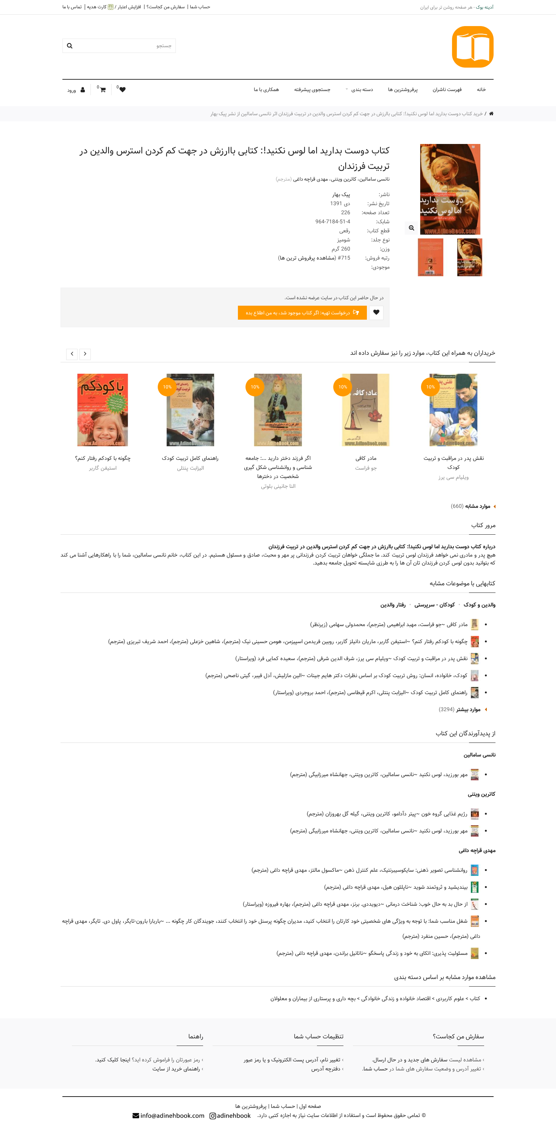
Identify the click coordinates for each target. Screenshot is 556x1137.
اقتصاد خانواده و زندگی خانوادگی (395, 998)
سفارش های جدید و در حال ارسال (410, 1059)
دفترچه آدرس (325, 1069)
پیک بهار (341, 194)
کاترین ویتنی (343, 179)
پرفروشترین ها (403, 89)
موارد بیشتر (468, 709)
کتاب (475, 998)
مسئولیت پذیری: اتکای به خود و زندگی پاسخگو (418, 953)
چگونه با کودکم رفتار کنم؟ (102, 458)
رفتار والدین (393, 604)
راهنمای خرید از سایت (176, 1069)
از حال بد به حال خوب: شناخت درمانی (427, 904)
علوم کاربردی (450, 998)
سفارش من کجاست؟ (165, 7)
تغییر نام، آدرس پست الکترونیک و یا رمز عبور (292, 1059)
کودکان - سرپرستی (435, 604)
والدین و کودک (479, 604)
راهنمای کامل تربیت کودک (190, 458)
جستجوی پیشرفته (312, 89)
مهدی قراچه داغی (310, 179)
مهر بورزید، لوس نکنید (444, 774)
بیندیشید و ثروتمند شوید (441, 887)
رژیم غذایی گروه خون (445, 813)
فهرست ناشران (447, 89)
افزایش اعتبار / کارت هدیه (114, 7)
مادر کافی (366, 458)
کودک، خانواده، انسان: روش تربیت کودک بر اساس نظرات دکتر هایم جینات (388, 675)
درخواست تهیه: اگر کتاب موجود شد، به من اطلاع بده (298, 313)
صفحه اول (310, 1106)
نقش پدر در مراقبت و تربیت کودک (454, 463)
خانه (481, 89)
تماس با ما (72, 7)
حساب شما (200, 7)
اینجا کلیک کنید (113, 1059)
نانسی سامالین (374, 179)
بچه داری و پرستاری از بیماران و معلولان (313, 998)
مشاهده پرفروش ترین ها (307, 258)
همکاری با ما (266, 89)
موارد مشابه (477, 506)
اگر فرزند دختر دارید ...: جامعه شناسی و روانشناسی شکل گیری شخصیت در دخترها (278, 467)
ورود (72, 90)
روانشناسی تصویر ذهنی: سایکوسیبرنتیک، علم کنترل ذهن (406, 870)
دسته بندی (362, 89)
